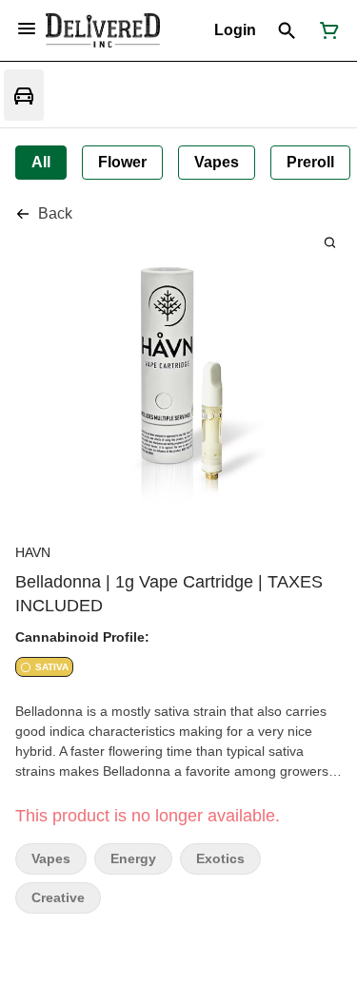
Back (55, 213)
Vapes (50, 859)
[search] (330, 242)
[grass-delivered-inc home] (103, 30)
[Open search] (287, 30)
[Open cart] (325, 30)
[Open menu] (26, 28)
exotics (220, 859)
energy (133, 859)
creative (58, 898)
